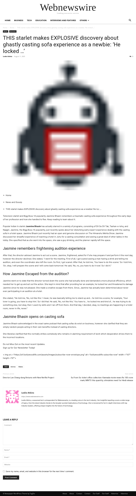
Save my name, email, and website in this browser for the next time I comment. (40, 471)
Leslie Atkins (7, 56)
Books (12, 27)
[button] (130, 20)
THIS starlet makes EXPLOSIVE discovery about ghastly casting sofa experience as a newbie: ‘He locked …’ (61, 44)
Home (7, 20)
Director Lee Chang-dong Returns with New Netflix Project (28, 377)
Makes (20, 367)
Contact (79, 493)
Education (40, 20)
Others (83, 20)
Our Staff (96, 493)
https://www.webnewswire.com (32, 396)
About (65, 493)
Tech (29, 20)
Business (18, 20)
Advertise (114, 493)
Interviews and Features (63, 20)
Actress (13, 367)
